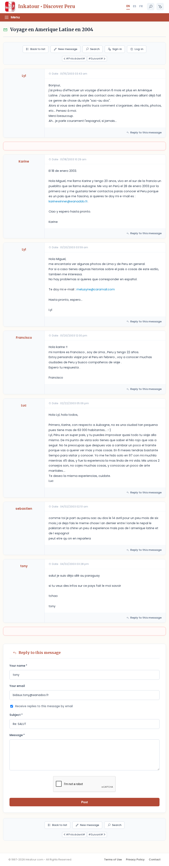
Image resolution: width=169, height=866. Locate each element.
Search (95, 49)
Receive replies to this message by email (44, 706)
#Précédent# (75, 59)
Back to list (37, 49)
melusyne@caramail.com (95, 289)
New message (67, 49)
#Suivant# (95, 59)
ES (134, 6)
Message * (17, 735)
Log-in (139, 49)
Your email (17, 686)
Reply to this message (146, 132)
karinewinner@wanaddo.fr (68, 201)
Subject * (16, 715)
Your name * (18, 666)
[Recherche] (150, 6)
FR (141, 6)
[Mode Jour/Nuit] (160, 6)
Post (84, 802)
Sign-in (117, 49)
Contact (155, 859)
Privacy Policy (135, 859)
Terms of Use (113, 859)
